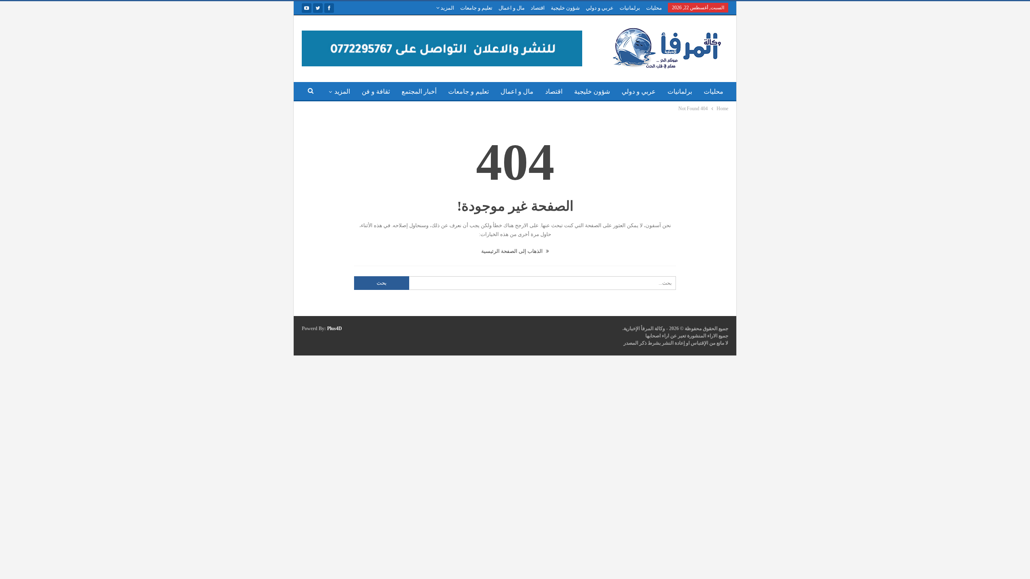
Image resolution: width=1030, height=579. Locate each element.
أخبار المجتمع (419, 91)
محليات (654, 8)
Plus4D (334, 328)
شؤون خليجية (565, 8)
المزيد (446, 8)
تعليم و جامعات (476, 8)
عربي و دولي (600, 8)
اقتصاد (538, 8)
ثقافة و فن (376, 91)
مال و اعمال (512, 8)
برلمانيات (630, 8)
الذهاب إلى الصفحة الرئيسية (512, 251)
